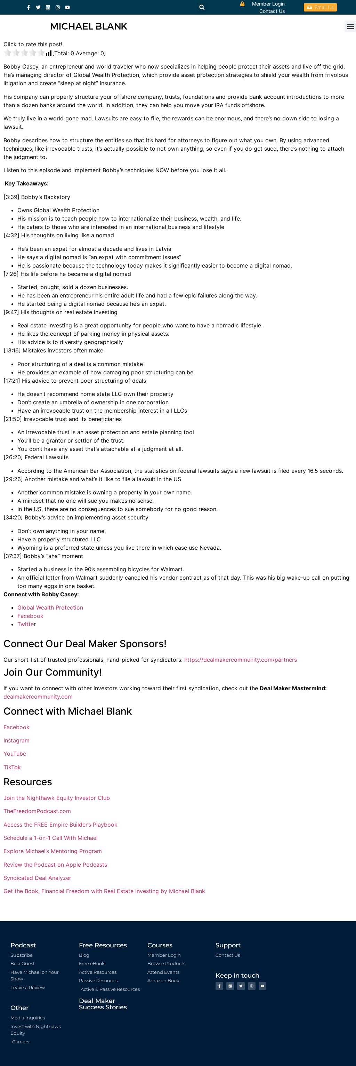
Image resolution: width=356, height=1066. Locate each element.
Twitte (25, 624)
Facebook (30, 615)
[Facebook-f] (28, 7)
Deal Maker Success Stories (103, 1004)
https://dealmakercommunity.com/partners (240, 659)
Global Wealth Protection (50, 607)
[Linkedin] (48, 7)
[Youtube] (67, 7)
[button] (350, 26)
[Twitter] (38, 7)
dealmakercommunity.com (38, 696)
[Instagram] (57, 7)
